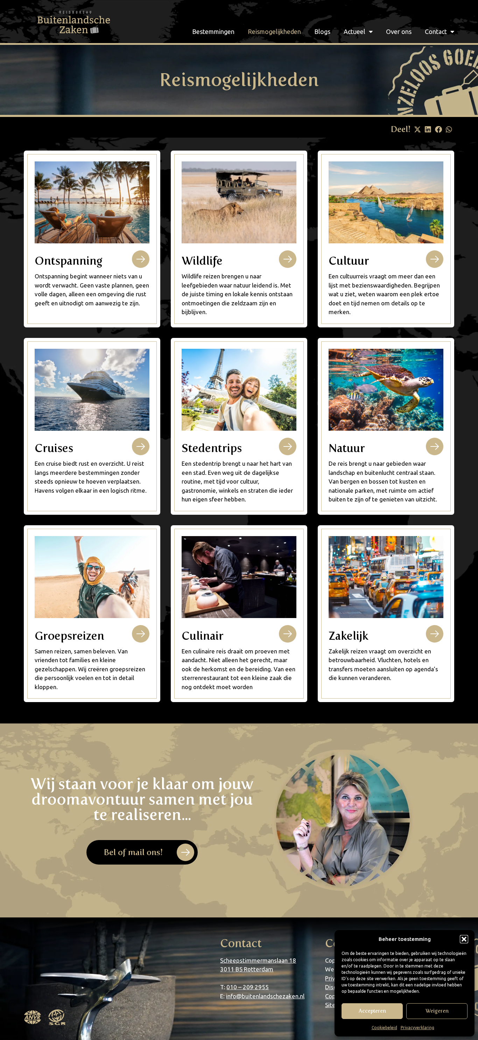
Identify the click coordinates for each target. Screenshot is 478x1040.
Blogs (322, 31)
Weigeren (437, 1011)
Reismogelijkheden (274, 31)
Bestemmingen (213, 31)
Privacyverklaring (417, 1027)
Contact (436, 31)
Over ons (399, 31)
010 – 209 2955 (247, 987)
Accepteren (372, 1011)
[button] (464, 939)
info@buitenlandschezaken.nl (265, 996)
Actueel (354, 31)
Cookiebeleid (384, 1027)
